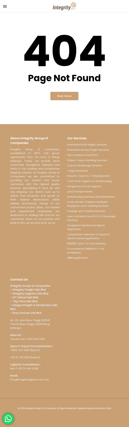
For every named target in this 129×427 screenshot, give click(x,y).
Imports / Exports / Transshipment (88, 176)
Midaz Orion (105, 408)
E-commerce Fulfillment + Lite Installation (85, 250)
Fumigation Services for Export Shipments (86, 227)
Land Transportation (80, 191)
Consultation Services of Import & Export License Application (88, 236)
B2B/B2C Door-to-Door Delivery (86, 243)
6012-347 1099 (36, 339)
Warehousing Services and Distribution (91, 196)
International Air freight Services (87, 144)
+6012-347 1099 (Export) (25, 350)
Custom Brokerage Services (84, 165)
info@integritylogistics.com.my (29, 379)
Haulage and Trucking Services (86, 211)
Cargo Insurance (77, 170)
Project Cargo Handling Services (87, 160)
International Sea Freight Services (88, 150)
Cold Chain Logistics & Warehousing (89, 181)
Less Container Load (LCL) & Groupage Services (91, 218)
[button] (5, 6)
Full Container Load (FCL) (82, 155)
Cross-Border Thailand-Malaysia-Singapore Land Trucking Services (88, 204)
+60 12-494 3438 (27, 368)
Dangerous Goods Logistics (84, 186)
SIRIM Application (77, 257)
